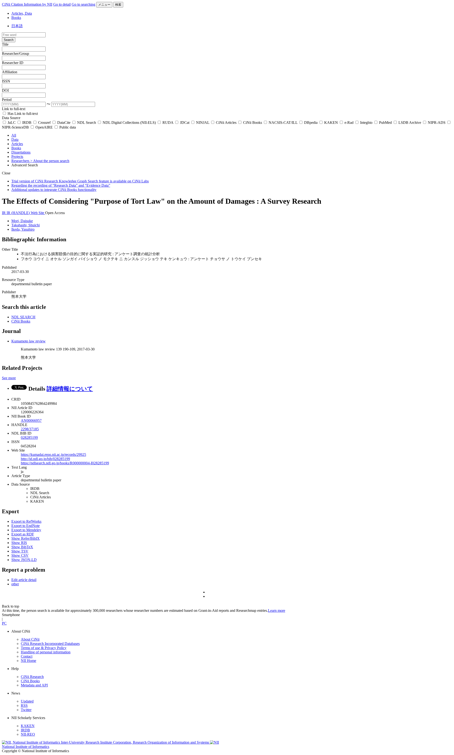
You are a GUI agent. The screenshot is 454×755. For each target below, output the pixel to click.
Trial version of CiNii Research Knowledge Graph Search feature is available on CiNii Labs (80, 181)
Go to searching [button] (83, 4)
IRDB (26, 123)
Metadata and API (34, 685)
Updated (27, 701)
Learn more (276, 610)
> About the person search (49, 161)
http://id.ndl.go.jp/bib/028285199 (45, 459)
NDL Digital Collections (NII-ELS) (129, 123)
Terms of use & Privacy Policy (43, 648)
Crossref (44, 123)
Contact (26, 656)
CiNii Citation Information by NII (27, 4)
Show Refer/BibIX (25, 538)
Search (8, 40)
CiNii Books (252, 123)
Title (5, 44)
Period (7, 100)
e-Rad (349, 123)
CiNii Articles (226, 123)
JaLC (12, 123)
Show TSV (19, 551)
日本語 (17, 26)
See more (9, 378)
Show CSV (20, 555)
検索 (118, 4)
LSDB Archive (409, 123)
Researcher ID (12, 63)
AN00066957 (31, 420)
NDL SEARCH (23, 317)
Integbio (366, 123)
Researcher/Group (15, 54)
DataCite (63, 123)
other (15, 584)
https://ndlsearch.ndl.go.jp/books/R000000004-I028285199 (65, 463)
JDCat (184, 123)
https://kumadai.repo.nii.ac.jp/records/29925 (53, 455)
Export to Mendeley (26, 530)
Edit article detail (23, 580)
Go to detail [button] (62, 4)
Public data (67, 127)
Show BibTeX (22, 547)
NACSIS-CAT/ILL (283, 123)
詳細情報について (70, 389)
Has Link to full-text (22, 114)
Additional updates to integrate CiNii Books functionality (53, 190)
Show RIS (19, 543)
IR (4, 213)
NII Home (28, 661)
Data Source (11, 118)
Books (16, 18)
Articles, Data (21, 13)
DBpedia (311, 123)
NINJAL (202, 123)
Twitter (26, 710)
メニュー (104, 4)
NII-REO (28, 734)
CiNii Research (32, 677)
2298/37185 (30, 429)
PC (4, 623)
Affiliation (9, 72)
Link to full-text (13, 109)
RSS (24, 705)
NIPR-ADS (436, 123)
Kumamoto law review (28, 341)
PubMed (385, 123)
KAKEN (331, 123)
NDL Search (86, 123)
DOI (5, 90)
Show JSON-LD (24, 560)
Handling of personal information (45, 652)
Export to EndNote (25, 526)
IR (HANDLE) (19, 213)
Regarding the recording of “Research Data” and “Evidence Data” (60, 185)
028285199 (29, 438)
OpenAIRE (44, 127)
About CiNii (30, 639)
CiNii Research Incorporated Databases (50, 644)
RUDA (168, 123)
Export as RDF (22, 534)
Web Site (38, 213)
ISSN (6, 81)
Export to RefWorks (26, 521)
